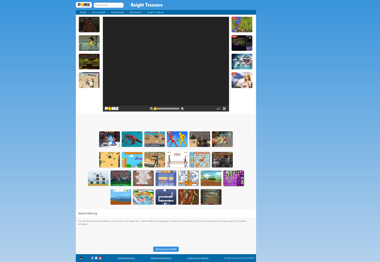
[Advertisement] (166, 121)
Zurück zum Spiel (166, 249)
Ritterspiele (136, 12)
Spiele (83, 12)
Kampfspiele (117, 12)
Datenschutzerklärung (161, 258)
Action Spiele (99, 12)
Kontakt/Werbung (126, 258)
